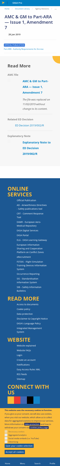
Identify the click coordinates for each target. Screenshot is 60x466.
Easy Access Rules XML (28, 369)
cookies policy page (39, 427)
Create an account (26, 359)
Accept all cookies (15, 451)
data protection (32, 424)
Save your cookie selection (19, 445)
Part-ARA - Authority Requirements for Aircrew (23, 49)
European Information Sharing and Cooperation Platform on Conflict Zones (30, 248)
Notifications (23, 364)
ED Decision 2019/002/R (29, 125)
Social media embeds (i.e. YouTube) (23, 438)
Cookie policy (23, 309)
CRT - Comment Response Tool (30, 215)
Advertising (13, 441)
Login (19, 355)
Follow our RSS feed (11, 400)
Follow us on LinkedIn (36, 400)
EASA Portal (23, 235)
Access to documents (27, 304)
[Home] (7, 461)
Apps (57, 3)
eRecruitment (24, 256)
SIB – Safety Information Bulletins (29, 289)
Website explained (26, 345)
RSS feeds (22, 374)
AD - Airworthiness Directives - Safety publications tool (32, 207)
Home (7, 9)
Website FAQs (24, 350)
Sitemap (21, 379)
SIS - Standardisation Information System (27, 280)
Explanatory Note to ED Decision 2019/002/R (37, 148)
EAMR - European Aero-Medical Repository (29, 224)
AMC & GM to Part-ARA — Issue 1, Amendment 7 (35, 86)
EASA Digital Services (27, 230)
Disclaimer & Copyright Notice (32, 318)
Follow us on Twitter (30, 400)
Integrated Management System (29, 330)
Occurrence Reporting (28, 273)
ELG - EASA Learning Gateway (32, 240)
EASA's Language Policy (29, 323)
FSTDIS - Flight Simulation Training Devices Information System (32, 265)
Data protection (25, 313)
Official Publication (26, 200)
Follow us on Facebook (23, 400)
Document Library (22, 9)
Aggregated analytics (17, 435)
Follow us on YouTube (17, 400)
